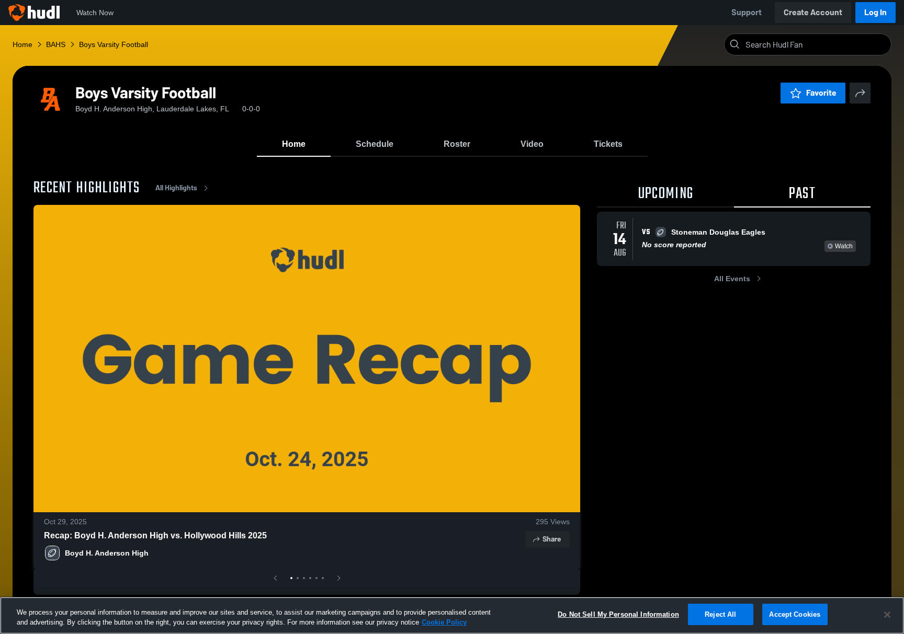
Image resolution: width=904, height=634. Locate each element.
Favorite (821, 93)
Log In (875, 12)
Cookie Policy (444, 623)
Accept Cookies (794, 614)
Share (552, 539)
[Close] (887, 614)
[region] (452, 615)
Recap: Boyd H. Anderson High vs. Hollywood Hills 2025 (155, 535)
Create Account (813, 12)
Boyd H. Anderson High (107, 553)
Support (746, 12)
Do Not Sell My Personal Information (618, 614)
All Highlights (176, 188)
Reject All (720, 614)
